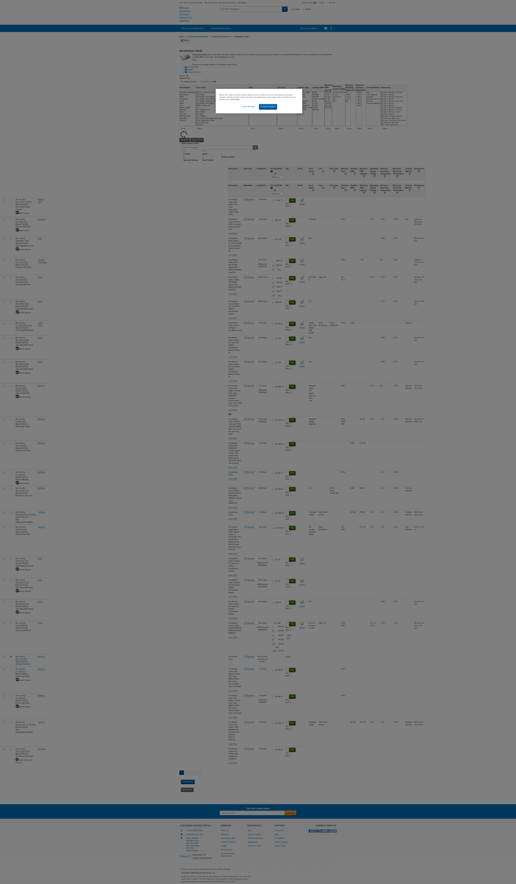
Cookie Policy (234, 99)
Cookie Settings (248, 106)
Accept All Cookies (268, 106)
